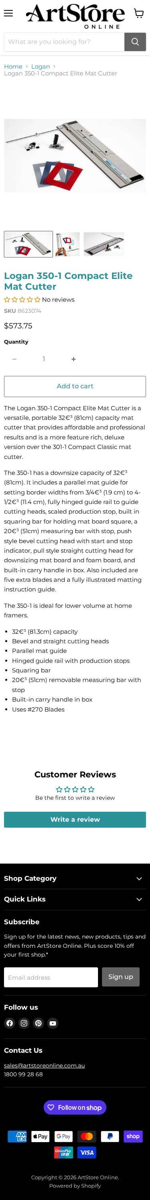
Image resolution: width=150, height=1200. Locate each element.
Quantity (16, 342)
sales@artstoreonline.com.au (44, 1065)
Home (13, 66)
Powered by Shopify (75, 1185)
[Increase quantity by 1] (74, 359)
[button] (22, 299)
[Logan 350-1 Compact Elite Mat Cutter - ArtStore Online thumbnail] (28, 244)
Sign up (120, 977)
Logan (40, 66)
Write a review (75, 819)
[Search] (135, 42)
